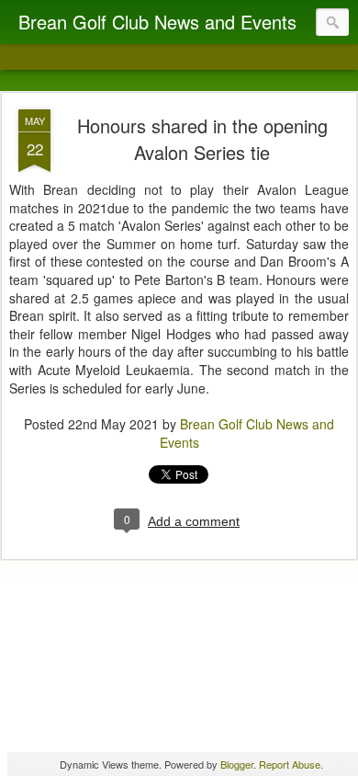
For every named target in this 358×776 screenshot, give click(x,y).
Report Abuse (289, 764)
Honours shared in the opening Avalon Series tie (202, 138)
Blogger (236, 764)
